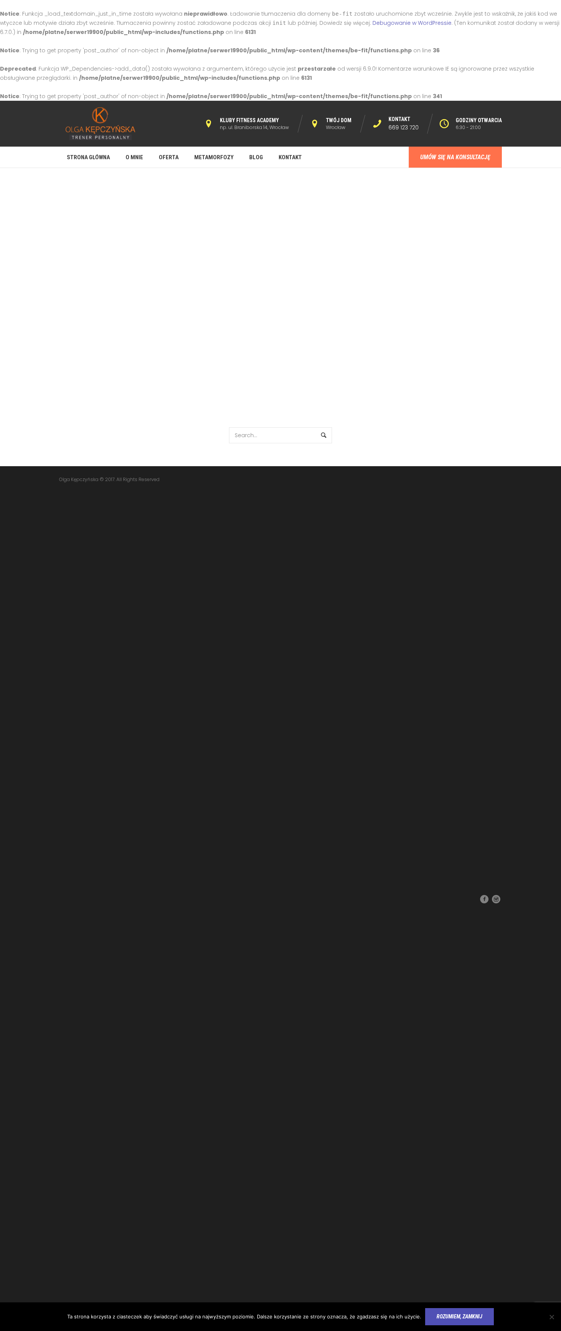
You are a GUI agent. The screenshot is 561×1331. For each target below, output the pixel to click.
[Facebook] (484, 899)
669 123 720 (404, 127)
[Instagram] (496, 899)
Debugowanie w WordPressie (411, 23)
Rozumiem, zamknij (459, 1316)
